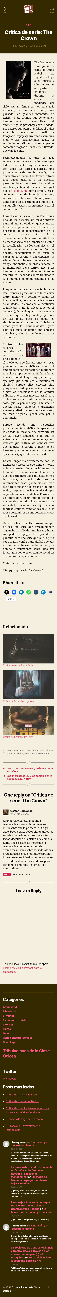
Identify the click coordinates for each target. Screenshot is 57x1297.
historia (34, 750)
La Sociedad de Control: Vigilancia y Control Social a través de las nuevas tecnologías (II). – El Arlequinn (32, 1252)
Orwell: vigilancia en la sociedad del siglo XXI (31, 1259)
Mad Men (20, 191)
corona (26, 750)
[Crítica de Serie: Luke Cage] (28, 720)
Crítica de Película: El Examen (23, 1094)
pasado (11, 753)
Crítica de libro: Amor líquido (22, 1101)
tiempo (47, 753)
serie (40, 753)
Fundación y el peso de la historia (30, 1144)
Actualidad (10, 1007)
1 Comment (40, 45)
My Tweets (9, 1078)
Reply (7, 874)
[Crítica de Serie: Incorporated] (28, 684)
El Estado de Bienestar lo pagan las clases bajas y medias (29, 1180)
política (19, 753)
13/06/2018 (21, 45)
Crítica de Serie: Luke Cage (18, 737)
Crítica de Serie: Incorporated (19, 701)
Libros (7, 1028)
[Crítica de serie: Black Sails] (28, 648)
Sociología (9, 1042)
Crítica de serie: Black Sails (18, 665)
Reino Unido (30, 753)
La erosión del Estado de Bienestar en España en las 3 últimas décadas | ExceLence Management (32, 1172)
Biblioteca (9, 1011)
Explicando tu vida (14, 1020)
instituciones (46, 750)
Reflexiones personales (17, 1037)
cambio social (14, 750)
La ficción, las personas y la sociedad (32, 1210)
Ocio (28, 25)
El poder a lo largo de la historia (24, 1119)
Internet (8, 1024)
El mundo (9, 1015)
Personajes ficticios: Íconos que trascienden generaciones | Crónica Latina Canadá (30, 1205)
